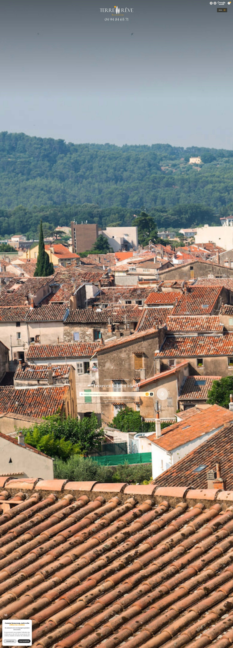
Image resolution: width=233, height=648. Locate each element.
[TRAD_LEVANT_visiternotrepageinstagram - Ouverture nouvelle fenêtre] (215, 3)
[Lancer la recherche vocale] (162, 393)
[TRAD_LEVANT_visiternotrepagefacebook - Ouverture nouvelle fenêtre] (211, 3)
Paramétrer (10, 641)
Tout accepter (24, 641)
